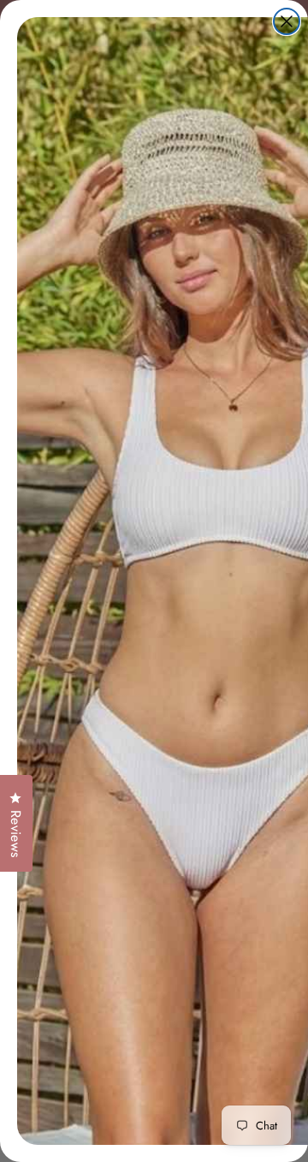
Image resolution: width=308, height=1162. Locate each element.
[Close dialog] (286, 21)
